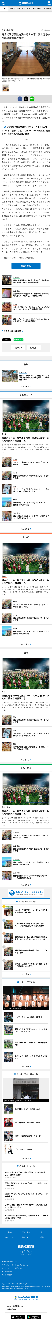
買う (28, 8)
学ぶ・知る (47, 8)
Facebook (22, 1252)
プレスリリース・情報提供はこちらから (17, 1265)
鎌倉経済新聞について (11, 1261)
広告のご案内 (8, 1275)
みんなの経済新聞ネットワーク (26, 1298)
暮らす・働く (37, 8)
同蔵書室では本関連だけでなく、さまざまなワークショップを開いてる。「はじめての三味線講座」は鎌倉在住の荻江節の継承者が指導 (26, 130)
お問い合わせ (8, 1271)
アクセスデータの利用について (14, 1268)
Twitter (29, 1252)
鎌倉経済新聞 (26, 3)
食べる (12, 8)
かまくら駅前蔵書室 (12, 331)
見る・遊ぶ (21, 8)
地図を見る (26, 266)
